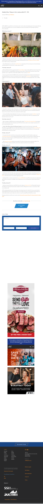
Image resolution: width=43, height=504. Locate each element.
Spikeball (12, 453)
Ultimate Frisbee (13, 456)
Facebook (25, 449)
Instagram (28, 449)
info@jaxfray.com (28, 460)
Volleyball (12, 457)
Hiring (26, 480)
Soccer (12, 451)
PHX (5, 478)
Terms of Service (18, 1)
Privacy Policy (11, 1)
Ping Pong (12, 459)
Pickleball (5, 459)
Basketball (5, 451)
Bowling (5, 452)
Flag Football (6, 456)
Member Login (27, 466)
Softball (12, 452)
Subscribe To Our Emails (8, 471)
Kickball (5, 457)
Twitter (26, 449)
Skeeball (5, 460)
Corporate (27, 476)
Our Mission (27, 470)
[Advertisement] (21, 245)
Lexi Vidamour (11, 14)
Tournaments (13, 455)
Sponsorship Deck (28, 473)
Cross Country (6, 455)
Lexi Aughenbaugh (26, 201)
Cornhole (5, 453)
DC (4, 476)
